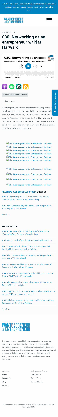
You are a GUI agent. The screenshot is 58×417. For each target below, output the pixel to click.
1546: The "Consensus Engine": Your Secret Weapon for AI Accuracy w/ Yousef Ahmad (27, 207)
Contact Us (6, 378)
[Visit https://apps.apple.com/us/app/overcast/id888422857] (29, 157)
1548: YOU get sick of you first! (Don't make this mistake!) (27, 240)
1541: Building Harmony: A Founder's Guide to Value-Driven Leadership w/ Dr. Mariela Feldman (28, 302)
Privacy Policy (36, 378)
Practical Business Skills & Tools (19, 192)
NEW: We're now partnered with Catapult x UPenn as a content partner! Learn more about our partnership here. (29, 7)
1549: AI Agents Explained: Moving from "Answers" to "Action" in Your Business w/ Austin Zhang (25, 198)
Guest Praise (36, 374)
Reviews (5, 385)
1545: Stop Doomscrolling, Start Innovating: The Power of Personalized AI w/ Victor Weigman (26, 266)
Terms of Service (37, 382)
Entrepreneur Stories (39, 371)
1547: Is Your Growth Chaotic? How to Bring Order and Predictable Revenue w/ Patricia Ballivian (26, 248)
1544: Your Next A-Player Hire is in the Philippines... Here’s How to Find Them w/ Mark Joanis (27, 275)
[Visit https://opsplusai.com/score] (29, 180)
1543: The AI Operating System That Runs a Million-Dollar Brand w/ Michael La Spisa (27, 284)
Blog (4, 382)
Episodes (5, 371)
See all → (6, 214)
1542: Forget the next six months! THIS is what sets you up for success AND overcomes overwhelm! (28, 293)
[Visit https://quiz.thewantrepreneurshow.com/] (29, 169)
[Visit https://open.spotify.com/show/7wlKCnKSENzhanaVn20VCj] (29, 146)
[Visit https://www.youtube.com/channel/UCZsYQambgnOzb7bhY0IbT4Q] (29, 153)
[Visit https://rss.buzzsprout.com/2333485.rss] (29, 162)
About (4, 374)
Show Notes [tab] (10, 101)
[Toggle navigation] (49, 20)
